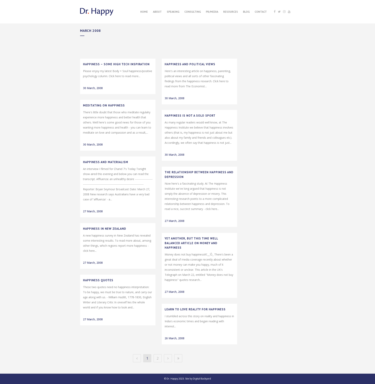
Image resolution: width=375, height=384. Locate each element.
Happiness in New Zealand (104, 228)
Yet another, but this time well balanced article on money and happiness (191, 243)
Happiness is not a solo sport (190, 115)
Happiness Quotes (98, 280)
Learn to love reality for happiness (195, 309)
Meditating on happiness (104, 105)
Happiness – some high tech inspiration (116, 64)
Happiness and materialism (105, 162)
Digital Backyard (202, 378)
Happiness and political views (190, 64)
